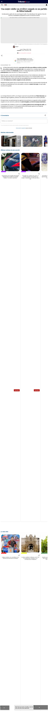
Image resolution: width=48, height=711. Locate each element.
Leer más (17, 390)
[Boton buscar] (2, 5)
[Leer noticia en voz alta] (17, 53)
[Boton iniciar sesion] (46, 5)
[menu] (1, 1)
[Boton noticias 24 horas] (5, 5)
